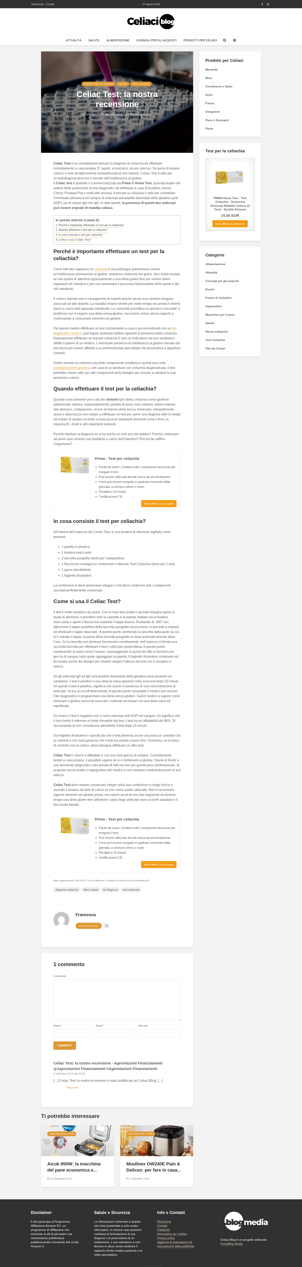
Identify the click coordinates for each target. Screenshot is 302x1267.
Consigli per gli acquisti (156, 40)
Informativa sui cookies (172, 1234)
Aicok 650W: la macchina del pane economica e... (73, 1167)
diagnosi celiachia (66, 889)
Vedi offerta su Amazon (159, 503)
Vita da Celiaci (215, 348)
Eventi (209, 289)
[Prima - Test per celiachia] (74, 465)
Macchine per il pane (62, 1134)
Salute (93, 40)
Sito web (143, 1026)
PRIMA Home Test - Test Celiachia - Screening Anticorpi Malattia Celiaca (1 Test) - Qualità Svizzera (230, 203)
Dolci (209, 94)
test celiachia (131, 889)
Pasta (209, 128)
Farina (209, 103)
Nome (57, 1026)
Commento (59, 976)
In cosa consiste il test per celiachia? (81, 234)
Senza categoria (216, 331)
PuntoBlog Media (231, 1243)
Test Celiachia (141, 84)
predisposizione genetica (71, 368)
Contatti (50, 4)
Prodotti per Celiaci (200, 40)
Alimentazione (117, 40)
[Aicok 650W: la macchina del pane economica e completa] (77, 1140)
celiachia (100, 269)
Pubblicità (163, 1229)
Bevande (211, 69)
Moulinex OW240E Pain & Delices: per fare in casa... (153, 1167)
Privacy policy (166, 1238)
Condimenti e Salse (219, 86)
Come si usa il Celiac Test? (75, 239)
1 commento (116, 114)
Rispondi (72, 1087)
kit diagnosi (110, 889)
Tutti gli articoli (89, 926)
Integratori (212, 111)
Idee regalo (90, 889)
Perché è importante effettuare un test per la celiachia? (91, 225)
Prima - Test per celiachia (117, 459)
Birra (208, 78)
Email (100, 1026)
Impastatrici (213, 306)
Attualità (73, 40)
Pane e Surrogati (217, 120)
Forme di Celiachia (218, 297)
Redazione (37, 4)
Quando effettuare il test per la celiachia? (83, 229)
